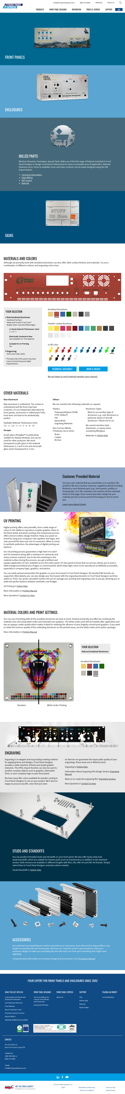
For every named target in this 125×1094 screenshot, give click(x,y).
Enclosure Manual (87, 958)
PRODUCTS (40, 9)
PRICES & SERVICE (93, 9)
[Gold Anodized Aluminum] (50, 314)
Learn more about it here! (74, 504)
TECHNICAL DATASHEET (62, 369)
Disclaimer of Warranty (87, 1087)
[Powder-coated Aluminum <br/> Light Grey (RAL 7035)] (56, 335)
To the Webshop (108, 997)
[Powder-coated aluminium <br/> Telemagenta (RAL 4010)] (62, 328)
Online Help (102, 435)
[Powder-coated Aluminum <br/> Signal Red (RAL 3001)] (68, 328)
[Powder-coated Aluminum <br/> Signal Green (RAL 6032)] (93, 328)
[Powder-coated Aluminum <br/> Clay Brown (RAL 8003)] (99, 328)
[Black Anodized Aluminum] (81, 314)
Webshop (98, 2)
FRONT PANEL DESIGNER (58, 9)
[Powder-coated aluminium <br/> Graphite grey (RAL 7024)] (111, 328)
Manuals (82, 1004)
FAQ (80, 997)
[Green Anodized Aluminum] (68, 314)
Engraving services (107, 779)
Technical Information (32, 174)
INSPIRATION (76, 9)
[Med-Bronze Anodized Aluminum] (75, 314)
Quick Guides (84, 1007)
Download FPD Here (41, 1005)
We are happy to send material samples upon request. (73, 376)
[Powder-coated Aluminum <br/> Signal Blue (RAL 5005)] (81, 328)
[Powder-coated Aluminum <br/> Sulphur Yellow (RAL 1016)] (50, 328)
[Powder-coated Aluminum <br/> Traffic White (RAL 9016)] (68, 335)
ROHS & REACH (93, 369)
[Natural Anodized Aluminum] (87, 314)
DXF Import (27, 180)
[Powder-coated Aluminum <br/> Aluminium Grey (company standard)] (50, 335)
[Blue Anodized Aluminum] (62, 314)
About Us (111, 2)
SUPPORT (108, 9)
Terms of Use (110, 1087)
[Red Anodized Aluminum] (56, 314)
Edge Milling (27, 177)
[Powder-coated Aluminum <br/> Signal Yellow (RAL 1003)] (56, 328)
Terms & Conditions (87, 1090)
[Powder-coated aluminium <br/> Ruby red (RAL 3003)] (75, 328)
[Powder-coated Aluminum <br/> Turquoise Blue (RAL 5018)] (87, 328)
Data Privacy (110, 1090)
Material (25, 183)
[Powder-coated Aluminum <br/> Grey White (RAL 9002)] (62, 335)
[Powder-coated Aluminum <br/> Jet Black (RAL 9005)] (105, 328)
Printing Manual (29, 590)
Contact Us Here (27, 595)
